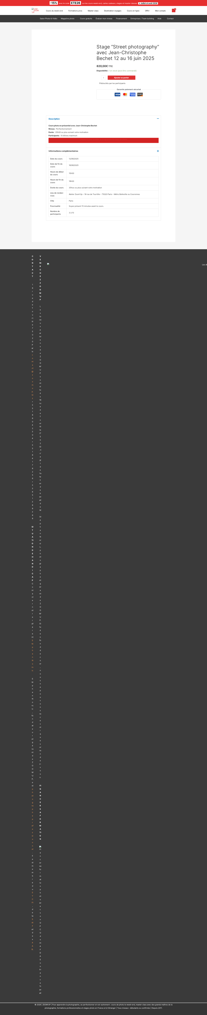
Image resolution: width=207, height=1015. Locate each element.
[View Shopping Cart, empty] (173, 10)
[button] (64, 11)
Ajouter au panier (121, 78)
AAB (32, 945)
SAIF (32, 922)
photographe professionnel (32, 819)
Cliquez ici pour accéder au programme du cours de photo (103, 139)
